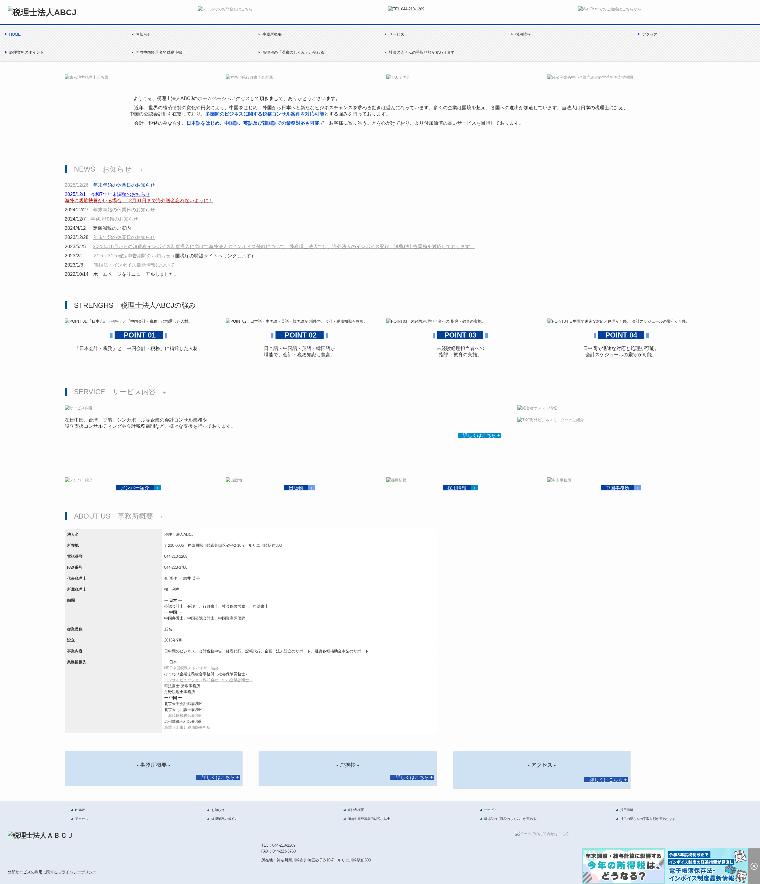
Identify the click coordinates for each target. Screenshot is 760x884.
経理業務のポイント (26, 52)
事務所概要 (272, 34)
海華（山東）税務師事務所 (187, 727)
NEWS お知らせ (103, 169)
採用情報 (523, 34)
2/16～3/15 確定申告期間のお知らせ (132, 255)
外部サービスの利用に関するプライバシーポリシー (52, 872)
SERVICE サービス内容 (115, 392)
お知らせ (143, 34)
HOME (15, 34)
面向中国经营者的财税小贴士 (161, 52)
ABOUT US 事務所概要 (113, 516)
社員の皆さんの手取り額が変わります (422, 52)
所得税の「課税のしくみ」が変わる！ (295, 52)
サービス (396, 34)
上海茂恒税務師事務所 (183, 715)
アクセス (650, 34)
